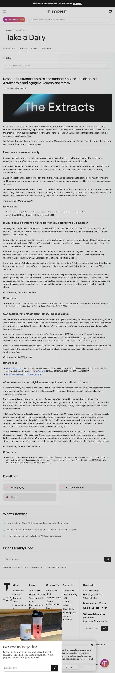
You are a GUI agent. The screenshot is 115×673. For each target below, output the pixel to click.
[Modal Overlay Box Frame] (31, 641)
